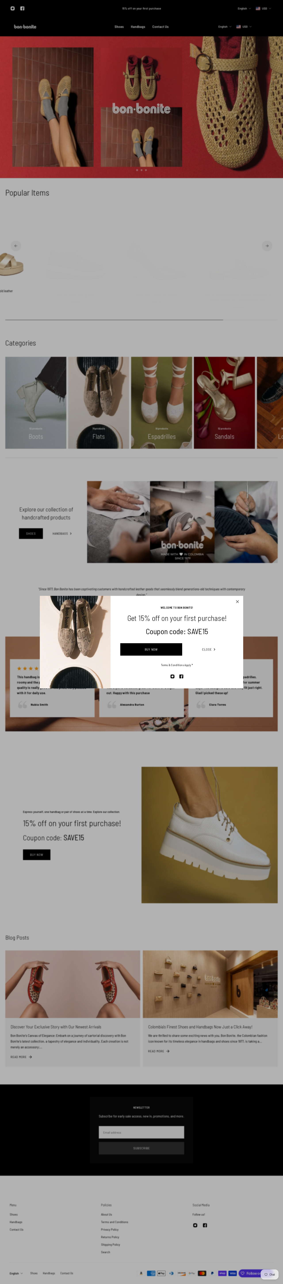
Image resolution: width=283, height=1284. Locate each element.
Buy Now (151, 649)
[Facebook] (181, 676)
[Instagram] (172, 676)
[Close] (237, 602)
